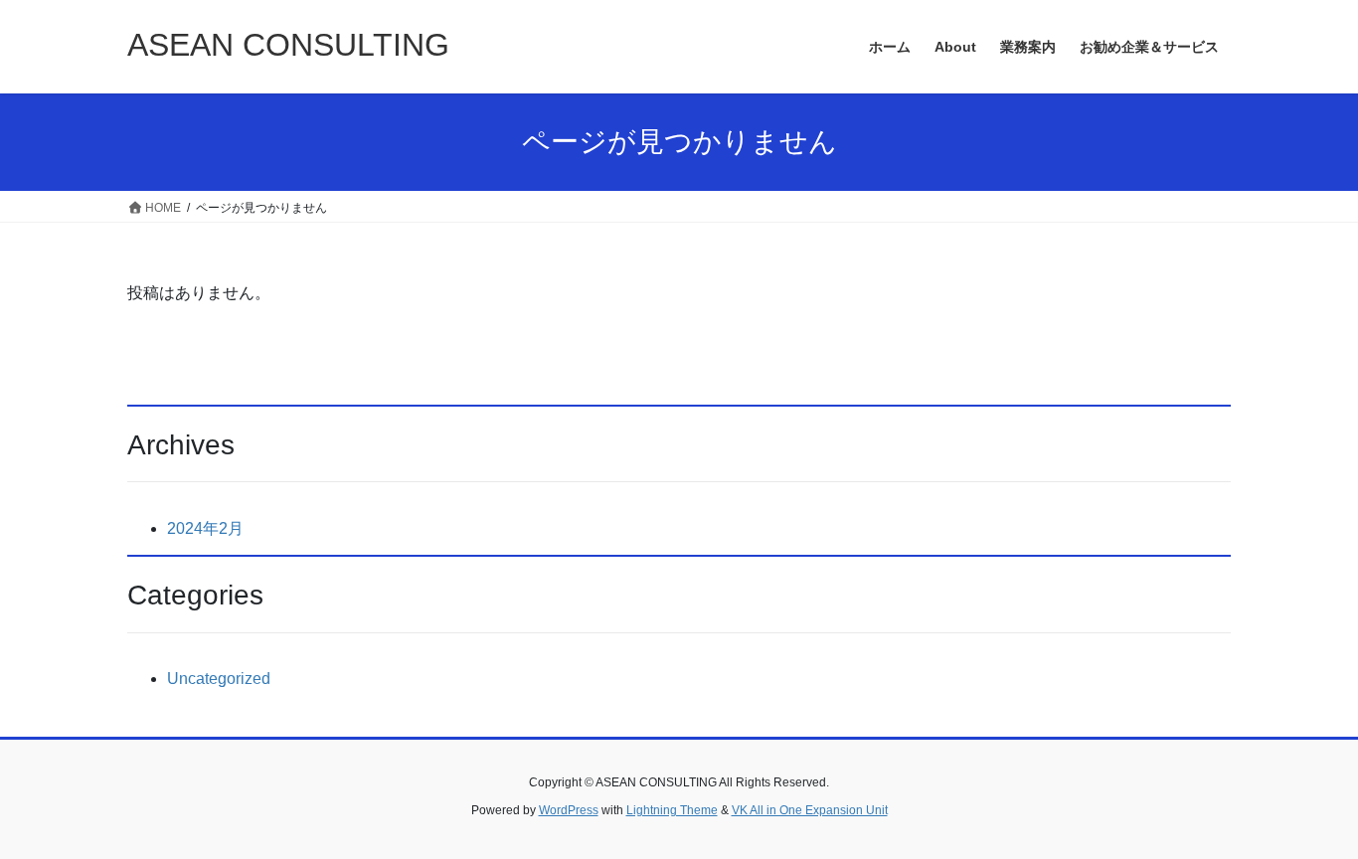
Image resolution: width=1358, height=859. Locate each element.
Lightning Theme (672, 810)
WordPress (568, 810)
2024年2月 (205, 528)
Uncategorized (218, 678)
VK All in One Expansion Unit (810, 810)
